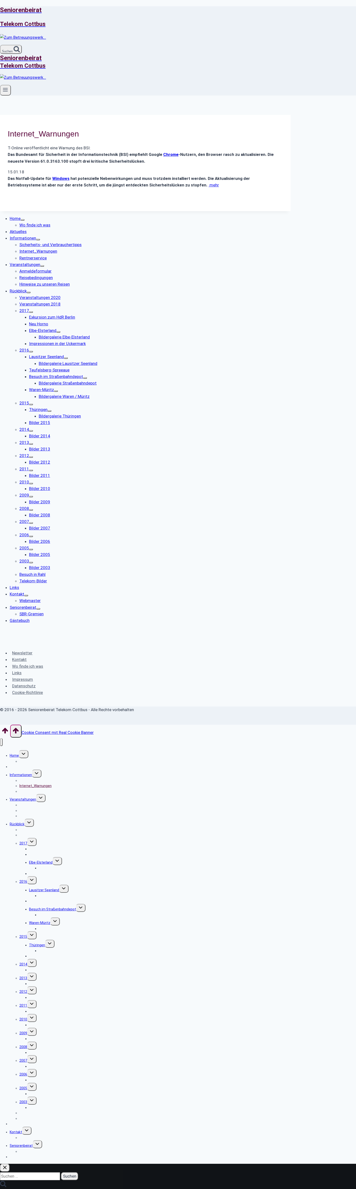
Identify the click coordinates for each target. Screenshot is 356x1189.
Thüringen (37, 945)
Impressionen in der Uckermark (53, 874)
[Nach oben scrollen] (5, 732)
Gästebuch (18, 1157)
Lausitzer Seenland (44, 890)
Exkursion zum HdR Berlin (48, 849)
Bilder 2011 (37, 1011)
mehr (214, 185)
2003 (23, 1102)
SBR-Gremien (29, 1151)
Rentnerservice (31, 791)
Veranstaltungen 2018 (36, 835)
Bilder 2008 (37, 1052)
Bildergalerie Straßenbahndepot (63, 915)
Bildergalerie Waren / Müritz (60, 929)
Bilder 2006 (37, 1080)
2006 (23, 1074)
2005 (23, 1088)
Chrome (170, 154)
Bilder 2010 (37, 1025)
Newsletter (22, 653)
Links (17, 672)
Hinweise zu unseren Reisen (41, 816)
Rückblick (17, 824)
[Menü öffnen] (5, 90)
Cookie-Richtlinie (27, 692)
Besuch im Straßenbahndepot (52, 909)
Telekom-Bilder (31, 1118)
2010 (23, 1019)
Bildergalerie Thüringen (57, 951)
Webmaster (28, 1138)
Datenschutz (24, 685)
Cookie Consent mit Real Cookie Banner (58, 732)
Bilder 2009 (37, 1039)
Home (14, 755)
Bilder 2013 (37, 984)
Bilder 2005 (37, 1094)
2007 (23, 1060)
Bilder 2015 (37, 956)
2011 (23, 1005)
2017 (23, 843)
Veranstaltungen (23, 799)
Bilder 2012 (37, 997)
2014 (23, 964)
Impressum (22, 679)
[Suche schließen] (5, 1168)
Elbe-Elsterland (41, 862)
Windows (61, 178)
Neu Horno (37, 854)
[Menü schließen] (1, 742)
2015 (23, 937)
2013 (23, 978)
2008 (23, 1047)
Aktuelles (17, 767)
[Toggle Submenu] (22, 220)
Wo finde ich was (27, 666)
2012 (23, 992)
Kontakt (19, 659)
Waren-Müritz (39, 923)
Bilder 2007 (37, 1066)
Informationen (21, 775)
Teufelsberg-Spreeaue (46, 901)
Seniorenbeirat (21, 1146)
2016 (23, 882)
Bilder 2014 (37, 970)
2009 (23, 1033)
